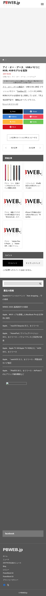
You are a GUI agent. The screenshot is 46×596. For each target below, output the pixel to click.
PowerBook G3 (8, 576)
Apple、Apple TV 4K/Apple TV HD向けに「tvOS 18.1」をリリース (22, 350)
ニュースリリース (10, 104)
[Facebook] (4, 585)
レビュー (6, 570)
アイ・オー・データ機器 (12, 87)
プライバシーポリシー (10, 580)
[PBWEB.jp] (12, 4)
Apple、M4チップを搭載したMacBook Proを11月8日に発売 (23, 316)
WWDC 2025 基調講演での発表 (15, 307)
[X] (8, 585)
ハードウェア (31, 77)
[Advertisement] (23, 32)
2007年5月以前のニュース (12, 563)
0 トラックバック (33, 263)
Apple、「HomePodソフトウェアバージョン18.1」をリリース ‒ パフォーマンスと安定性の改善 (22, 337)
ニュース (6, 559)
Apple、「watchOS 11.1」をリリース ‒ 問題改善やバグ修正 (22, 361)
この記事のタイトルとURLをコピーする (23, 137)
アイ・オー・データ (19, 77)
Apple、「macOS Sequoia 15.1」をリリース (21, 326)
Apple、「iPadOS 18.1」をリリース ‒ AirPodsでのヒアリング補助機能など (22, 372)
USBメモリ (7, 77)
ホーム (5, 556)
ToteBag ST (21, 91)
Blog (4, 566)
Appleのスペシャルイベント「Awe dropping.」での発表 (22, 297)
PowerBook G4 (8, 573)
